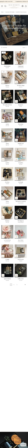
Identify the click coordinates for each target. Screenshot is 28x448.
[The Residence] (7, 58)
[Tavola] (7, 193)
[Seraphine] (21, 154)
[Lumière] (7, 154)
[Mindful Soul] (21, 135)
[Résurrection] (21, 251)
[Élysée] (7, 135)
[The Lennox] (21, 116)
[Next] (22, 284)
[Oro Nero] (7, 174)
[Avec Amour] (21, 232)
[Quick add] (3, 62)
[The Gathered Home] (7, 96)
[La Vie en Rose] (7, 232)
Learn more (14, 36)
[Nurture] (7, 77)
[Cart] (25, 6)
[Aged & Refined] (7, 270)
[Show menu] (2, 6)
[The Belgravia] (21, 212)
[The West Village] (21, 77)
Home (2, 12)
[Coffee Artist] (21, 270)
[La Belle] (7, 251)
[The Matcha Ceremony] (21, 193)
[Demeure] (7, 212)
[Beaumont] (21, 96)
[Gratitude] (21, 174)
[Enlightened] (21, 58)
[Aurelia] (7, 116)
